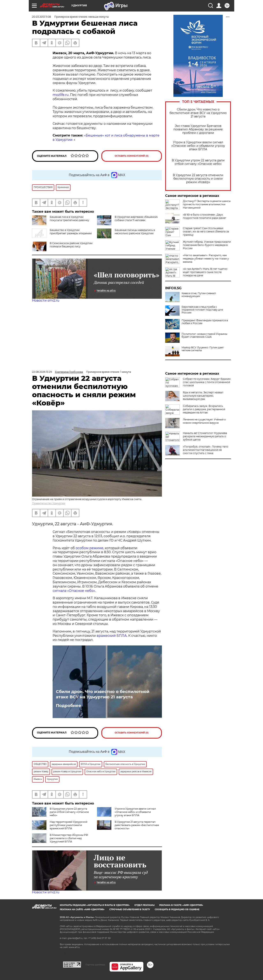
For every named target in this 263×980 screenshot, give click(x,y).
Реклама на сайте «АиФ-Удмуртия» (82, 909)
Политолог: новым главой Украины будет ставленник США (204, 335)
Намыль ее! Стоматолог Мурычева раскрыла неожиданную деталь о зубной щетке (205, 436)
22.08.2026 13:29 (42, 371)
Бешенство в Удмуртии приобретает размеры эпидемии (71, 231)
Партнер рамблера (95, 964)
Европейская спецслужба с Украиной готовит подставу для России (202, 309)
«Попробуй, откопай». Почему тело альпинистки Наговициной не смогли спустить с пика (205, 450)
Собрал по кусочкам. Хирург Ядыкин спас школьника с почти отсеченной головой (207, 382)
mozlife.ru (61, 95)
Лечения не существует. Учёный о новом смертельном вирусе (204, 421)
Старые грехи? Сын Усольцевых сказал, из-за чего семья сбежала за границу (206, 231)
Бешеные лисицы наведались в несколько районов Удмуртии (135, 231)
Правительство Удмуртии (48, 503)
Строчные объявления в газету (129, 909)
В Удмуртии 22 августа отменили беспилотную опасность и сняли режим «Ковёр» (198, 178)
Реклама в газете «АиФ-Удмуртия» (181, 905)
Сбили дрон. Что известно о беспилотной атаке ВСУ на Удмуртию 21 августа (198, 113)
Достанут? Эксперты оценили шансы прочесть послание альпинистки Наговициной (207, 204)
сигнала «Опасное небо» (74, 591)
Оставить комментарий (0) (132, 156)
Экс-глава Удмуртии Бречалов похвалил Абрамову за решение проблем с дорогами (198, 129)
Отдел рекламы (144, 905)
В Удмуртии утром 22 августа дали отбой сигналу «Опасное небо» (198, 162)
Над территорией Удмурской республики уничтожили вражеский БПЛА (68, 825)
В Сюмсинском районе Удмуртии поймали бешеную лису (71, 245)
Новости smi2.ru (45, 300)
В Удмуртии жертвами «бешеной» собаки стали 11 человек (136, 218)
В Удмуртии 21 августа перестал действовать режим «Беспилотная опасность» (137, 825)
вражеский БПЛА (112, 636)
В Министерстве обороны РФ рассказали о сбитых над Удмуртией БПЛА (69, 838)
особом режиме (89, 548)
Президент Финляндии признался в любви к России (205, 322)
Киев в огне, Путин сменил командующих (199, 295)
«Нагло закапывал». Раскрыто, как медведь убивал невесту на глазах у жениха (206, 258)
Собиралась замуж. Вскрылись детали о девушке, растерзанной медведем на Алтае (204, 409)
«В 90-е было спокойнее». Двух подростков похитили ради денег (204, 216)
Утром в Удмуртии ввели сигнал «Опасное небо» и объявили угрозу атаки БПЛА (198, 146)
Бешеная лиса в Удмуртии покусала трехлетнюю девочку (69, 218)
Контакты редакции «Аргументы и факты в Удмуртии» (95, 905)
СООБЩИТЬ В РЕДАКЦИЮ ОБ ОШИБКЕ (177, 909)
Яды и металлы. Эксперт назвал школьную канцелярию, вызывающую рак (203, 395)
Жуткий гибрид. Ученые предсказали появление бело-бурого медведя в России (207, 245)
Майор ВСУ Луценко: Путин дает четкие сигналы (203, 349)
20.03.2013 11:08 (41, 16)
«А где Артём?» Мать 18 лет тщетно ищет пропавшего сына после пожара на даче (205, 272)
